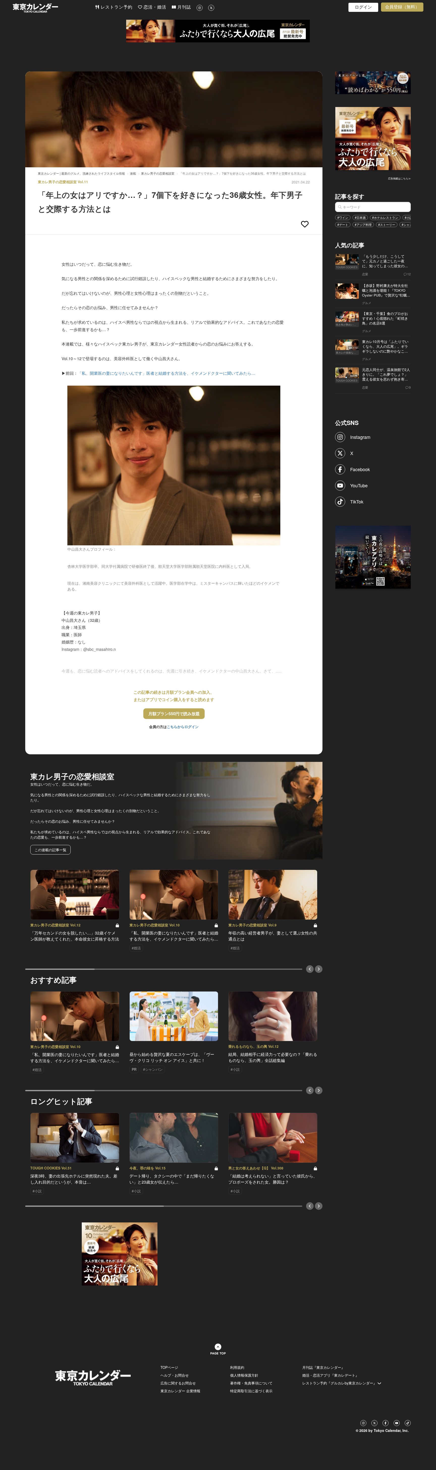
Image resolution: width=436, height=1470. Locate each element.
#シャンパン (410, 224)
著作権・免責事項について (251, 1383)
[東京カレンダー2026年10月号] (119, 1253)
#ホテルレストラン (385, 217)
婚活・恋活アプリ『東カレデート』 (330, 1375)
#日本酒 (360, 217)
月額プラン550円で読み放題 (174, 713)
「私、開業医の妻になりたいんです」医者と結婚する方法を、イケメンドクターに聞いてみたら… (166, 373)
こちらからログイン (183, 726)
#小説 (409, 217)
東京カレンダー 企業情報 (180, 1391)
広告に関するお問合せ (178, 1383)
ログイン (363, 7)
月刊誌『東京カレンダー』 (323, 1367)
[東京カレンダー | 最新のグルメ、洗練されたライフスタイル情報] (54, 8)
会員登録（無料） (402, 7)
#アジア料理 (363, 224)
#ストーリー (386, 224)
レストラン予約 (115, 7)
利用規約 (237, 1367)
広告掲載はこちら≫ (399, 178)
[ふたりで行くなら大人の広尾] (218, 31)
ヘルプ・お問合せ (174, 1375)
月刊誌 (183, 7)
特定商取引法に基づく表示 (251, 1391)
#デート (342, 224)
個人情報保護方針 (244, 1375)
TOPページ (169, 1367)
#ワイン (342, 217)
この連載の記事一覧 (50, 849)
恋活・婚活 (154, 7)
